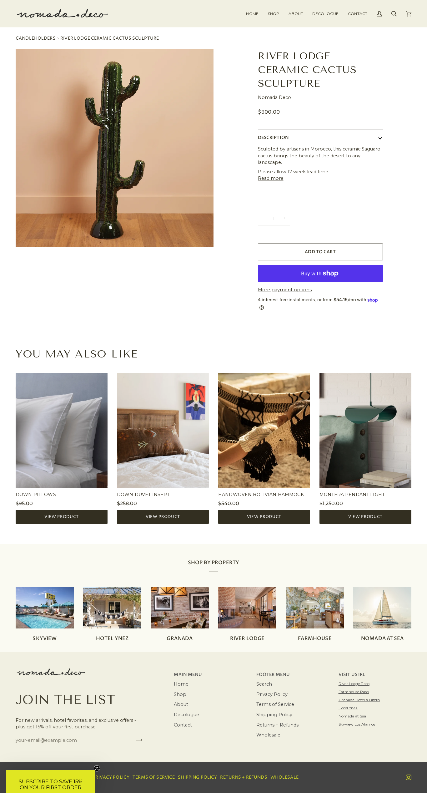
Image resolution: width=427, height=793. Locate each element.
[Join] (134, 740)
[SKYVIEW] (45, 608)
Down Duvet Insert (143, 494)
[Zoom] (115, 148)
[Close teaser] (97, 768)
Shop (180, 694)
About (181, 704)
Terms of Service (275, 704)
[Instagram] (408, 777)
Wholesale (268, 735)
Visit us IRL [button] (352, 674)
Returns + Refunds (277, 725)
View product (61, 517)
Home (181, 684)
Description (273, 137)
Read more (271, 178)
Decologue (186, 714)
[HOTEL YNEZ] (112, 608)
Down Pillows (36, 494)
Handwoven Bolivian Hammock (261, 494)
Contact (183, 725)
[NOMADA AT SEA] (382, 608)
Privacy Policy (272, 694)
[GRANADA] (180, 608)
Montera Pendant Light (351, 494)
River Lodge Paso (354, 683)
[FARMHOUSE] (315, 608)
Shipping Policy (274, 714)
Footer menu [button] (273, 674)
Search (264, 684)
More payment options (285, 290)
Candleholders (36, 38)
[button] (273, 13)
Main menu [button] (188, 674)
